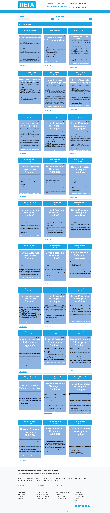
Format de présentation (42, 494)
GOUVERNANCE (5, 11)
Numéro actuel (59, 488)
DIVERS (85, 11)
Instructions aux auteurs (43, 490)
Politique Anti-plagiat (42, 498)
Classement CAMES (79, 496)
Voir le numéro (23, 65)
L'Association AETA (22, 496)
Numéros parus (60, 490)
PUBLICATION (32, 11)
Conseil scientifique (22, 490)
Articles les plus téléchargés (62, 492)
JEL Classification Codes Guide (82, 490)
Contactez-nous (21, 498)
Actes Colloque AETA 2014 (62, 498)
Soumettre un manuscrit (43, 496)
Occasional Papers (60, 496)
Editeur (19, 488)
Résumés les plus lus (61, 494)
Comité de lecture (22, 492)
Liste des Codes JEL (79, 488)
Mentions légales (79, 494)
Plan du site (78, 503)
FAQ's (76, 500)
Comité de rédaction (23, 494)
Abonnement (78, 492)
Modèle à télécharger (42, 492)
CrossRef (77, 498)
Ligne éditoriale (40, 488)
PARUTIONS (59, 11)
